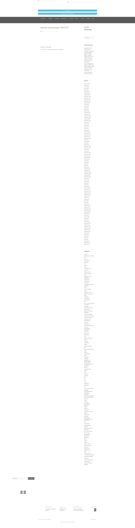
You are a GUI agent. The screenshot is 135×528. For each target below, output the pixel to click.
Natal (85, 400)
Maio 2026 (86, 88)
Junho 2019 (86, 199)
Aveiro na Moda (87, 289)
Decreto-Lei (86, 333)
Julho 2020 (86, 180)
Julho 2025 (86, 104)
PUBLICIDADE (87, 423)
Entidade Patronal (88, 346)
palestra (86, 408)
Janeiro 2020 (87, 189)
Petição (85, 413)
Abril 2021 (86, 165)
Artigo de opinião (87, 273)
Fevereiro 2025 (87, 112)
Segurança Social (87, 445)
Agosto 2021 (86, 159)
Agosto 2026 (87, 83)
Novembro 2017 (87, 228)
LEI (84, 386)
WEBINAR (86, 464)
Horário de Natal (87, 369)
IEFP (85, 372)
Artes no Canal (87, 271)
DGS (85, 336)
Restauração (86, 432)
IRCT (85, 377)
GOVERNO (86, 365)
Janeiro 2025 (87, 114)
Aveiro (85, 287)
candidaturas (87, 298)
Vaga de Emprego (88, 462)
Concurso (86, 322)
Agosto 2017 (86, 233)
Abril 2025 (86, 109)
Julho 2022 (86, 149)
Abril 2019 (86, 202)
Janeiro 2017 (87, 244)
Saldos (85, 440)
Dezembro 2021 (87, 152)
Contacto (82, 18)
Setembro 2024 (87, 120)
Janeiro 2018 (87, 225)
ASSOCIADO (86, 279)
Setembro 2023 (87, 138)
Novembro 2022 (87, 146)
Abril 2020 (86, 184)
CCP (85, 301)
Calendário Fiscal (87, 292)
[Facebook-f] (95, 510)
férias (85, 355)
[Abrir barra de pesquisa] (67, 21)
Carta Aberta (87, 300)
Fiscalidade (86, 357)
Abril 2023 (86, 143)
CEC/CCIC (86, 306)
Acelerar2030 (87, 260)
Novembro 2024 (87, 117)
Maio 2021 (86, 163)
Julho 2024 (86, 123)
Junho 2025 (86, 106)
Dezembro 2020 (87, 171)
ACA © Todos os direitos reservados (44, 519)
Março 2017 (86, 241)
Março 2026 (86, 91)
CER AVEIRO (86, 309)
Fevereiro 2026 (87, 93)
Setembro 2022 (87, 147)
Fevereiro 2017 (87, 242)
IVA (85, 380)
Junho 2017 (86, 236)
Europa (85, 352)
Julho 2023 (86, 139)
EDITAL (85, 339)
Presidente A (87, 414)
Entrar (93, 18)
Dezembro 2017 (87, 226)
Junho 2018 (86, 216)
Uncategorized (87, 461)
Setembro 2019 (87, 194)
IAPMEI (85, 370)
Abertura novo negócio (89, 255)
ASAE (85, 275)
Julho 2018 (86, 215)
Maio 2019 (86, 200)
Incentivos (86, 373)
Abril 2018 (86, 220)
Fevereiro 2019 (87, 205)
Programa (86, 416)
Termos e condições (78, 509)
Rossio (85, 439)
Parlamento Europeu (88, 411)
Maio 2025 (86, 107)
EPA (85, 347)
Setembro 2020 (87, 176)
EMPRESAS (86, 342)
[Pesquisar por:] (89, 37)
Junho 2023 (86, 141)
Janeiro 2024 (87, 133)
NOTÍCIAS (86, 402)
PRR (85, 422)
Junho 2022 (86, 151)
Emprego (86, 341)
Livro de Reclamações (88, 388)
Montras (86, 398)
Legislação (86, 383)
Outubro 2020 (87, 175)
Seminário (86, 447)
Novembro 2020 (87, 173)
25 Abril (85, 254)
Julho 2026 (86, 85)
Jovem (85, 382)
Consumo (86, 327)
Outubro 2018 (87, 210)
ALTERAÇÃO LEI (87, 268)
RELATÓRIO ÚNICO (88, 431)
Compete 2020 (87, 319)
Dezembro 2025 (87, 96)
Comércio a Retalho (88, 314)
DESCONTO (86, 334)
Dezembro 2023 (87, 135)
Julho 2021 (86, 160)
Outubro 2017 (87, 229)
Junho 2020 (86, 181)
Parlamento (86, 409)
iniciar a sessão (47, 49)
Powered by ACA (94, 519)
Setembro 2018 (87, 212)
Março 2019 (86, 204)
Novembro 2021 (87, 154)
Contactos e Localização (51, 509)
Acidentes (86, 262)
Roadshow (86, 437)
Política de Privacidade (78, 510)
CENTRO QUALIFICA (88, 307)
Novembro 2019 (87, 191)
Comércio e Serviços (88, 317)
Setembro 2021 (87, 157)
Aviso (85, 290)
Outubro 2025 (87, 99)
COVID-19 (86, 331)
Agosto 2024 (87, 122)
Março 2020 (86, 186)
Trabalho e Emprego (88, 456)
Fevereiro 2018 (87, 223)
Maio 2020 (86, 183)
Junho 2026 (86, 86)
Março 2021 (86, 167)
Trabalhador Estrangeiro (89, 454)
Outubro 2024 (87, 118)
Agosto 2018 (86, 213)
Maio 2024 (86, 126)
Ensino (85, 344)
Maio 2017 (86, 237)
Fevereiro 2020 (87, 188)
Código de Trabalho (88, 311)
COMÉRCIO (86, 312)
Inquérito (86, 375)
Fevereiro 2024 (87, 131)
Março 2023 (86, 144)
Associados (86, 282)
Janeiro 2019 (87, 207)
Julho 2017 (86, 234)
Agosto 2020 (87, 178)
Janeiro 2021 (87, 170)
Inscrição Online (63, 509)
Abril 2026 (86, 90)
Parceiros (57, 18)
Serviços (47, 510)
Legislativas (86, 385)
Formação (50, 18)
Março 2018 (86, 221)
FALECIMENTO (87, 353)
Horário (85, 367)
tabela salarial (87, 453)
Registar (88, 18)
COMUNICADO (87, 320)
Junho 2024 (86, 125)
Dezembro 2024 (87, 115)
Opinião (85, 406)
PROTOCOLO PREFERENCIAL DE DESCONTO (88, 419)
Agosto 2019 (86, 196)
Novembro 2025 (87, 98)
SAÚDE (85, 442)
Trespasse (86, 458)
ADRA (85, 265)
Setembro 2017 (87, 231)
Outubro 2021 (87, 155)
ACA (85, 257)
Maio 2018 (86, 218)
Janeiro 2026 (87, 94)
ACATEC (86, 259)
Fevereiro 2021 (87, 168)
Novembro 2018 (87, 208)
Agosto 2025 (87, 102)
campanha (86, 296)
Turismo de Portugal (88, 459)
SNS (85, 451)
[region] (118, 485)
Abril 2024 (86, 128)
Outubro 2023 (87, 136)
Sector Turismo (87, 443)
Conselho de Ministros (89, 325)
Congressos (86, 323)
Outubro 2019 (87, 192)
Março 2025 (86, 110)
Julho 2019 (86, 197)
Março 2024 (86, 130)
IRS (84, 378)
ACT (85, 263)
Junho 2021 (86, 162)
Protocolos (71, 18)
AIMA (85, 267)
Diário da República (88, 338)
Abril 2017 (86, 239)
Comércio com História (89, 315)
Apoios (85, 270)
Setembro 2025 (87, 101)
